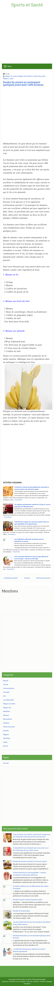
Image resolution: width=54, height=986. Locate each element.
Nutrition (30, 76)
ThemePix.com (14, 981)
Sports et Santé (27, 5)
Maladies (6, 711)
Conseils (6, 692)
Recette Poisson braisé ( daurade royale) (27, 900)
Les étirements (8, 700)
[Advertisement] (27, 36)
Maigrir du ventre (11, 76)
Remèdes (6, 738)
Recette (6, 731)
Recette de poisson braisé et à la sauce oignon (30, 861)
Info (4, 696)
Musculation (7, 719)
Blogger (43, 979)
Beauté (5, 681)
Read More (18, 500)
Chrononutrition (8, 688)
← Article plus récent (9, 578)
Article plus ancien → (44, 578)
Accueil (27, 578)
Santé (11, 79)
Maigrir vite (22, 76)
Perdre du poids (39, 76)
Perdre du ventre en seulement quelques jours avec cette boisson (23, 83)
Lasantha (36, 981)
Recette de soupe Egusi (21, 911)
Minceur (6, 715)
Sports (5, 746)
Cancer (5, 684)
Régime (6, 79)
